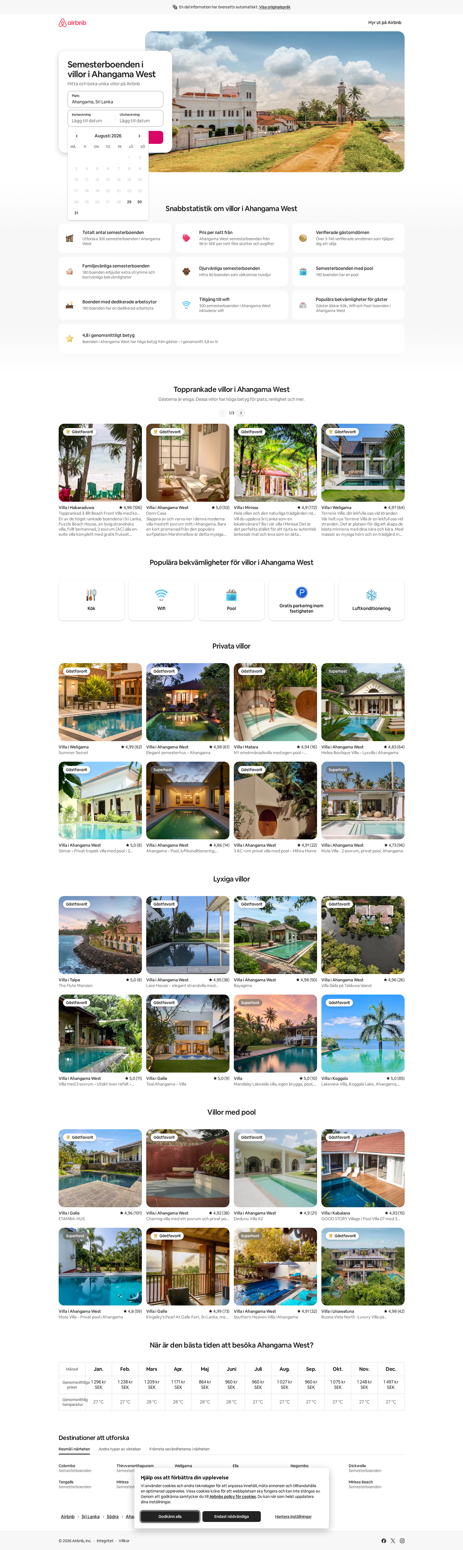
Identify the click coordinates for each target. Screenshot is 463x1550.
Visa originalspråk (275, 7)
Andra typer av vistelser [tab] (120, 1449)
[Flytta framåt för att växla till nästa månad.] (139, 136)
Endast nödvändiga (231, 1516)
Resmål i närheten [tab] (74, 1449)
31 (76, 213)
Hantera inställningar (293, 1516)
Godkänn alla (170, 1516)
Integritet (105, 1540)
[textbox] (91, 120)
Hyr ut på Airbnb (384, 22)
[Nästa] (241, 413)
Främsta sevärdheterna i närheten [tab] (179, 1449)
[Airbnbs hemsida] (72, 22)
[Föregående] (222, 413)
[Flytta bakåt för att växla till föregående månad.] (77, 136)
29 (129, 201)
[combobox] (115, 102)
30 (139, 201)
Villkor (124, 1540)
